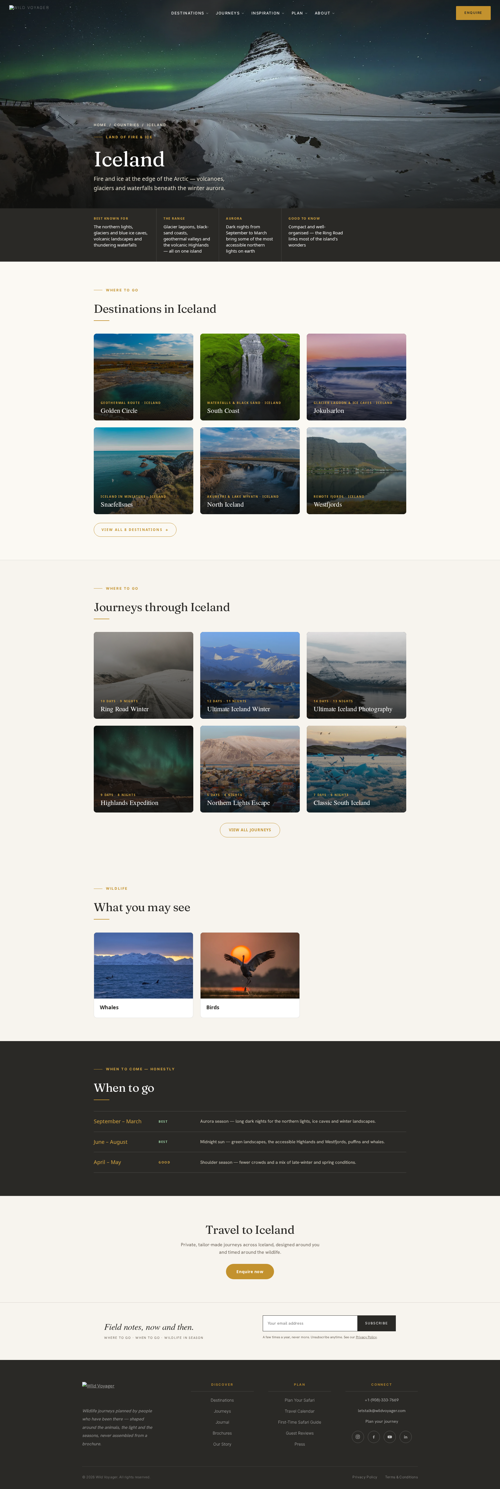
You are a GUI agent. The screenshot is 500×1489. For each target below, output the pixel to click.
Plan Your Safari (300, 1400)
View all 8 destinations (132, 529)
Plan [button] (297, 13)
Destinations (187, 13)
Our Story (222, 1444)
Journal (222, 1422)
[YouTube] (390, 1437)
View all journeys (250, 829)
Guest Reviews (300, 1433)
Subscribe (376, 1323)
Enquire (473, 13)
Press (300, 1444)
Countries (126, 125)
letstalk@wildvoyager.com (382, 1410)
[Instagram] (358, 1437)
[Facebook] (374, 1437)
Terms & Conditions (401, 1477)
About (322, 13)
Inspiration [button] (265, 13)
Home (100, 125)
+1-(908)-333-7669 (382, 1399)
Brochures (222, 1433)
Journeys (228, 13)
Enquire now (249, 1271)
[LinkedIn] (406, 1437)
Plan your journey (381, 1421)
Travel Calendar (300, 1411)
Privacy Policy (366, 1337)
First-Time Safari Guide (299, 1422)
